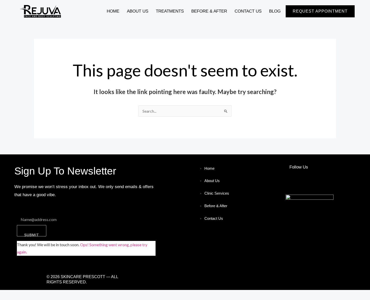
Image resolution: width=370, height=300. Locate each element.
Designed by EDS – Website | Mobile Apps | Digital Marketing (230, 279)
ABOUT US (137, 11)
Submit (31, 234)
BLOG (275, 11)
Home (113, 11)
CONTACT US (248, 11)
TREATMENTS (170, 11)
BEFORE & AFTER (209, 11)
